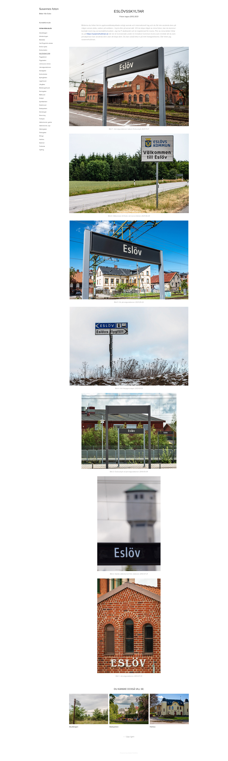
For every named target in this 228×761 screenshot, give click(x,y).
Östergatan (42, 132)
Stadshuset (42, 105)
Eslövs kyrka (43, 47)
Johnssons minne (45, 64)
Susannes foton (49, 9)
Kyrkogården (43, 78)
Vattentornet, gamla (45, 122)
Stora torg (42, 115)
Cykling (41, 150)
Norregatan (42, 91)
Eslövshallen (43, 50)
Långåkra (42, 84)
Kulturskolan (43, 74)
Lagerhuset (42, 81)
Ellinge (41, 136)
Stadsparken (43, 108)
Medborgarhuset (44, 88)
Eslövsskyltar (44, 53)
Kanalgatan (42, 71)
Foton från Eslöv (45, 28)
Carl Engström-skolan (46, 43)
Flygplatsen (43, 57)
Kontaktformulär (45, 22)
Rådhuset (42, 95)
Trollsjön (42, 119)
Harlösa (41, 139)
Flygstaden (42, 60)
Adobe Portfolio (133, 753)
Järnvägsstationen (45, 67)
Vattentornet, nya (44, 126)
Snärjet (41, 98)
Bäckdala (42, 40)
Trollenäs (42, 146)
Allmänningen (43, 36)
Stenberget (42, 112)
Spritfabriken (43, 102)
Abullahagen (43, 33)
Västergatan (43, 129)
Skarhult (41, 143)
